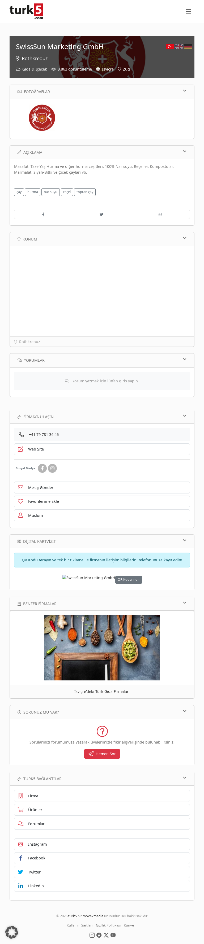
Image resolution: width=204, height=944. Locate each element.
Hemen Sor (106, 753)
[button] (11, 932)
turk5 (72, 916)
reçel (67, 192)
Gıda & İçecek (34, 69)
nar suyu (50, 192)
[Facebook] (42, 468)
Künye (129, 925)
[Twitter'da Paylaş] (101, 214)
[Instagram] (52, 468)
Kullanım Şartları (79, 925)
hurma (32, 192)
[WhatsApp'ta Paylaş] (160, 214)
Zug (126, 69)
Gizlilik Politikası (108, 925)
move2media (93, 916)
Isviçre (108, 69)
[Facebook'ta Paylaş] (43, 214)
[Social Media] (92, 934)
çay (19, 192)
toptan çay (84, 192)
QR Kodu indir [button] (129, 579)
